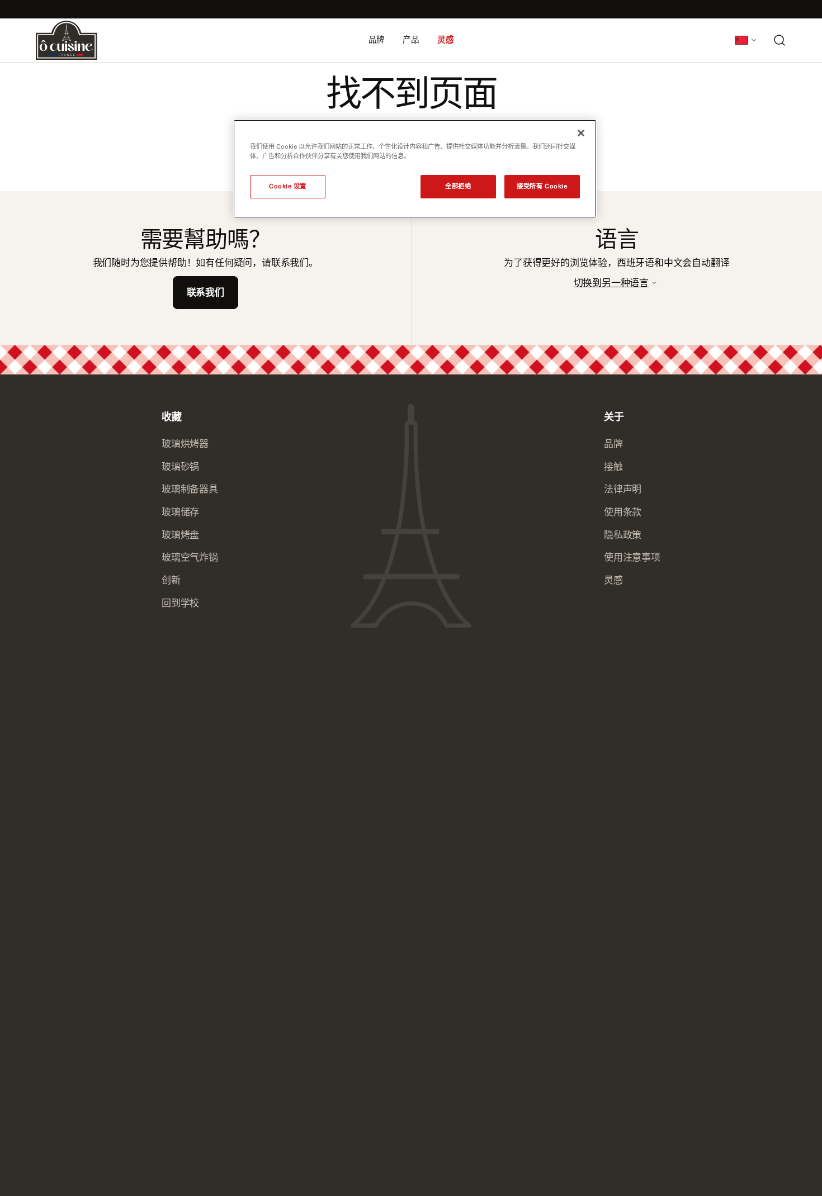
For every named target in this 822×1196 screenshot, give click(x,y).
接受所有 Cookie (542, 186)
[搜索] (779, 40)
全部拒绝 (458, 186)
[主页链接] (66, 40)
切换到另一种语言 (611, 282)
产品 (411, 40)
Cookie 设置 (287, 186)
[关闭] (581, 133)
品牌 (377, 40)
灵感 (445, 40)
